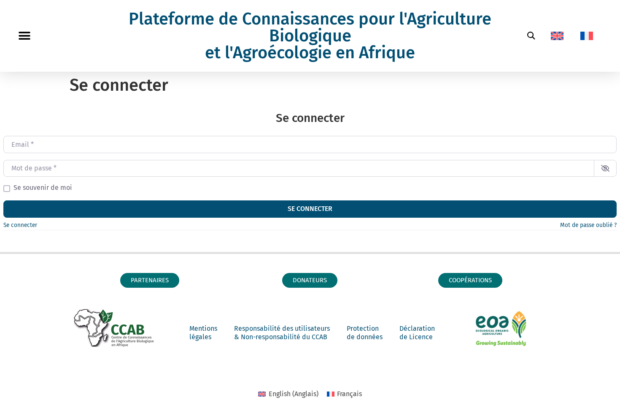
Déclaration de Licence (417, 332)
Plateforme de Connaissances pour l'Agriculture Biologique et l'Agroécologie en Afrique (310, 36)
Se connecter (310, 209)
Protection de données (365, 332)
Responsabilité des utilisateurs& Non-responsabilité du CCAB (282, 332)
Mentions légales (203, 332)
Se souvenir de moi (42, 187)
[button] (24, 36)
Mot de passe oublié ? (588, 225)
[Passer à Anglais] (557, 36)
